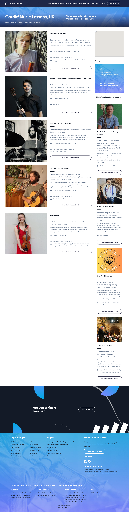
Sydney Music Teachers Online (20, 495)
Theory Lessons (34, 450)
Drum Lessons (15, 447)
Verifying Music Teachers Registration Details (61, 442)
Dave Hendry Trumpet (105, 345)
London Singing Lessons (37, 456)
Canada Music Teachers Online (74, 493)
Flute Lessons (33, 442)
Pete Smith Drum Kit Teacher (60, 123)
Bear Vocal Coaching (104, 276)
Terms (49, 456)
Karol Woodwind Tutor (58, 34)
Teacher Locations (16, 22)
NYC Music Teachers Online (73, 501)
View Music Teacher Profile (70, 68)
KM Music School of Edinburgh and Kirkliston (109, 133)
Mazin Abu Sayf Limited (105, 206)
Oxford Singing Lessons (18, 456)
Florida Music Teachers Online (74, 497)
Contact (86, 3)
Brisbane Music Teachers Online (21, 497)
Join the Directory (87, 409)
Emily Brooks (54, 215)
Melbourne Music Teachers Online (22, 493)
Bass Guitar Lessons (17, 444)
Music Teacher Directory (56, 3)
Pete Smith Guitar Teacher (59, 168)
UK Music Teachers (16, 3)
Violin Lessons (33, 453)
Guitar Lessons (15, 442)
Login (103, 3)
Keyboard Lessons (16, 450)
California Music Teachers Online (75, 495)
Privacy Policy (51, 447)
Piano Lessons (34, 444)
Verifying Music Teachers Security (57, 444)
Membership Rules (53, 450)
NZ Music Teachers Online (46, 493)
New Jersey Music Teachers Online (75, 499)
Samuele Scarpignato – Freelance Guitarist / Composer (70, 78)
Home (7, 22)
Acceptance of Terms (54, 453)
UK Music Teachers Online (99, 493)
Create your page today (94, 451)
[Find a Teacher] (97, 3)
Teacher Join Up (114, 3)
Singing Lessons (16, 453)
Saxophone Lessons (35, 447)
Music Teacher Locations (74, 3)
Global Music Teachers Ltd (64, 507)
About (93, 3)
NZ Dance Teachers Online (46, 495)
